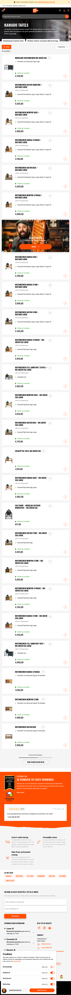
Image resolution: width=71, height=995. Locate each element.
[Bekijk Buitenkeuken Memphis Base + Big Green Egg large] (35, 405)
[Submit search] (67, 16)
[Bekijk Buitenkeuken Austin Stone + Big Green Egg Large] (35, 543)
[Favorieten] (60, 10)
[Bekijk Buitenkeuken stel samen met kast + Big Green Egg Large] (35, 653)
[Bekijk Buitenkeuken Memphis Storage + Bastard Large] (35, 205)
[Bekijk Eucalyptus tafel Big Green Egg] (35, 460)
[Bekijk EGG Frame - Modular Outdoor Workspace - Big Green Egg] (35, 515)
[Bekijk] (35, 236)
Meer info (45, 967)
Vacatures (19, 876)
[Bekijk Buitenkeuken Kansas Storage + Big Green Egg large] (35, 349)
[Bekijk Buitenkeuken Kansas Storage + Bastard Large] (35, 150)
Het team (30, 876)
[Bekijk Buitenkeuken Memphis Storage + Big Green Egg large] (35, 598)
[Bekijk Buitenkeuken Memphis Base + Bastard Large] (35, 122)
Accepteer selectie (15, 990)
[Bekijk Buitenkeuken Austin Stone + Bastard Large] (35, 322)
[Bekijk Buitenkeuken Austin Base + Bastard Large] (35, 177)
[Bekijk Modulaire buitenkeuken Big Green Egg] (35, 67)
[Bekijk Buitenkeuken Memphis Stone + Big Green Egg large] (35, 570)
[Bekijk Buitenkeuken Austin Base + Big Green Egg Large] (35, 432)
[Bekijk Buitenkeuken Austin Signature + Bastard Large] (35, 94)
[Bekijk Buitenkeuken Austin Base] (35, 736)
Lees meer (12, 34)
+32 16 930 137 (47, 948)
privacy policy (17, 961)
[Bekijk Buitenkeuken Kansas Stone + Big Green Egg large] (35, 625)
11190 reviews (56, 809)
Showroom (41, 876)
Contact (8, 876)
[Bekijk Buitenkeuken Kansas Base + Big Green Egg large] (35, 487)
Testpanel (62, 876)
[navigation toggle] (67, 10)
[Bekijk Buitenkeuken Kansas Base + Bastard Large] (35, 267)
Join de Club (10, 881)
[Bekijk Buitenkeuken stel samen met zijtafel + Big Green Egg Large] (35, 377)
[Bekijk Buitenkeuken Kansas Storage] (35, 681)
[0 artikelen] (3, 10)
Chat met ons (46, 944)
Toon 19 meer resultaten (35, 762)
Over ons (52, 876)
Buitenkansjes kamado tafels (13, 41)
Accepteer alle (42, 990)
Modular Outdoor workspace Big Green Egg (43, 41)
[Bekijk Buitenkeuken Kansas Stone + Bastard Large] (35, 294)
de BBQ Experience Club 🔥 (46, 2)
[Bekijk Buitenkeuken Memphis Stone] (35, 708)
